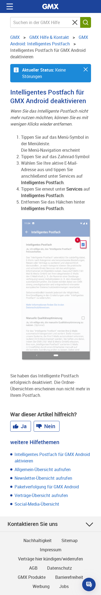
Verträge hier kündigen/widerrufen (50, 559)
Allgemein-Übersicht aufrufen (43, 469)
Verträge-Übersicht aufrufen (41, 495)
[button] (85, 69)
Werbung (41, 586)
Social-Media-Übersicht (37, 504)
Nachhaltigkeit (37, 540)
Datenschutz (59, 568)
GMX (50, 6)
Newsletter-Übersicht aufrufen (43, 478)
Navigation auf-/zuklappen (9, 6)
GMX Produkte (32, 577)
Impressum (50, 550)
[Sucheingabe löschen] (75, 22)
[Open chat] (89, 584)
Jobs (64, 586)
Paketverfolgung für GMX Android (47, 487)
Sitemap (69, 540)
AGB (33, 568)
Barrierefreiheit (69, 577)
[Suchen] (85, 22)
